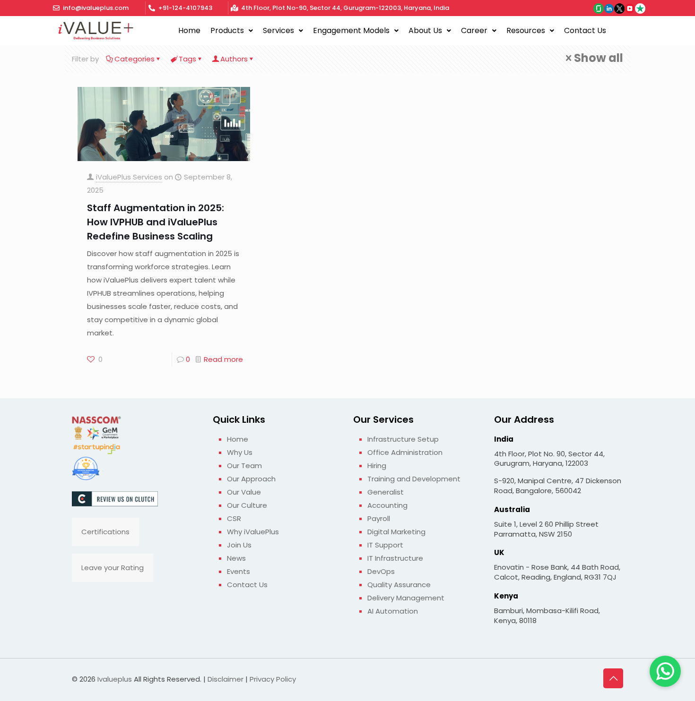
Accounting (387, 505)
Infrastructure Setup (403, 439)
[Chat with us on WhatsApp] (665, 671)
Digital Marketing (396, 532)
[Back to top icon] (613, 678)
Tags (187, 59)
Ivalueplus (114, 679)
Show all (598, 58)
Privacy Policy (273, 679)
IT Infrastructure (395, 558)
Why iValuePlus (253, 532)
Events (238, 571)
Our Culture (247, 505)
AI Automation (392, 611)
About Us (425, 30)
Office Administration (405, 452)
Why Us (239, 452)
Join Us (239, 545)
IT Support (385, 545)
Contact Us (585, 30)
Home (189, 30)
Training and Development (413, 479)
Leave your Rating (112, 568)
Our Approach (251, 479)
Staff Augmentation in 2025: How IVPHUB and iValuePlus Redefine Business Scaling (155, 222)
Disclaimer (225, 679)
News (236, 558)
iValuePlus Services (129, 177)
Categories (134, 59)
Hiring (376, 465)
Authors (234, 59)
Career (474, 30)
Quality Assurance (399, 585)
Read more (223, 359)
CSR (234, 518)
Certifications (105, 532)
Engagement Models (351, 30)
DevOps (381, 571)
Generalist (385, 492)
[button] (231, 30)
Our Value (244, 492)
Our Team (244, 465)
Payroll (378, 518)
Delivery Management (405, 598)
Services (278, 30)
